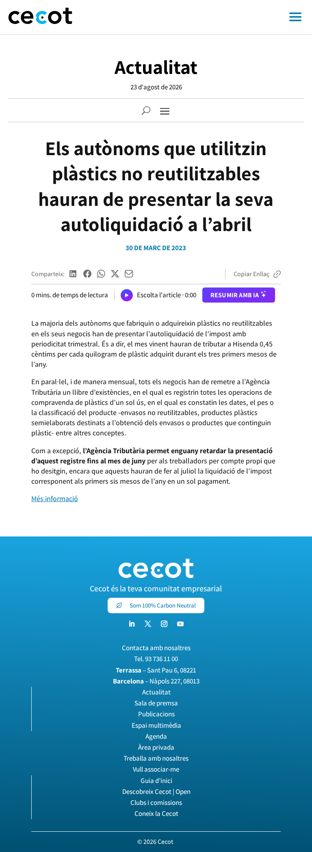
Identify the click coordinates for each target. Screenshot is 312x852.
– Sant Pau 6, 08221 (156, 670)
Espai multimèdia (156, 725)
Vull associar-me (156, 769)
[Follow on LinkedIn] (131, 623)
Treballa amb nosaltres (156, 758)
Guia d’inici (156, 780)
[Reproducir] (127, 295)
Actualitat (156, 67)
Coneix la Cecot (156, 813)
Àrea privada (156, 747)
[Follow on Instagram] (164, 623)
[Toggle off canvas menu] (196, 17)
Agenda (156, 736)
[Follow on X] (147, 623)
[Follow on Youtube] (180, 623)
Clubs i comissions (156, 802)
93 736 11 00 (161, 658)
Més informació (54, 498)
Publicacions (156, 713)
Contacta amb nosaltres (156, 647)
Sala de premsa (156, 702)
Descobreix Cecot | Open (156, 791)
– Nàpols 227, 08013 (156, 681)
